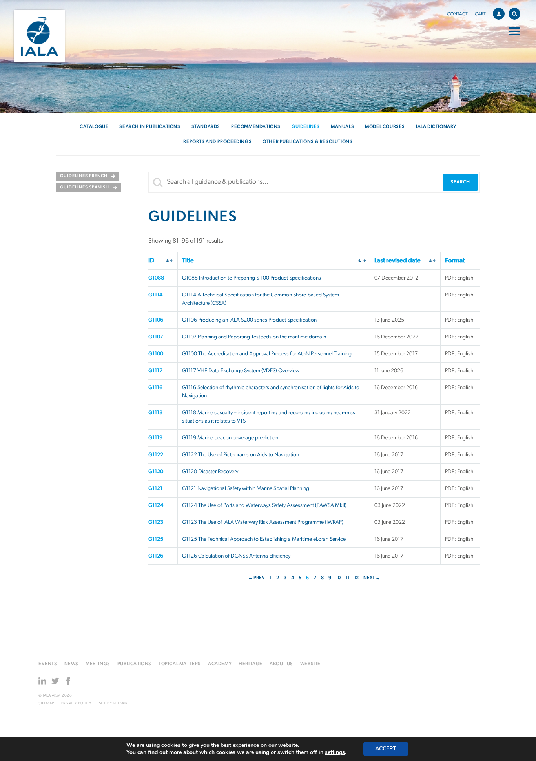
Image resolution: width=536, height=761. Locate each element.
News (71, 664)
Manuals (342, 126)
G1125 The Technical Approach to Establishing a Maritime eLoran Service (264, 539)
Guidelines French (84, 176)
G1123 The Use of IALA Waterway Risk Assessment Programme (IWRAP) (262, 522)
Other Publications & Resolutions (307, 141)
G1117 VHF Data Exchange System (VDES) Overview (240, 371)
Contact (457, 14)
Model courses (385, 126)
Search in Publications (149, 126)
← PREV (256, 578)
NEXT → (371, 578)
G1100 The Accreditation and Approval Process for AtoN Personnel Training (267, 354)
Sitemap (46, 703)
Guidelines (306, 126)
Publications (134, 664)
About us (281, 664)
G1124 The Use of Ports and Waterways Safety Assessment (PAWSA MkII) (264, 506)
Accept (385, 748)
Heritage (251, 664)
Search (514, 14)
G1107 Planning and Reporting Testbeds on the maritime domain (254, 337)
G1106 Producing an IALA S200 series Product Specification (249, 320)
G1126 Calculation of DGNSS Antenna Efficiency (236, 556)
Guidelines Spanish (84, 187)
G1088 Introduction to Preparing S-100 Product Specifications (251, 278)
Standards (205, 126)
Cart (480, 14)
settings (335, 752)
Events (47, 664)
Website (310, 664)
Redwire (121, 703)
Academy (220, 664)
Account (499, 14)
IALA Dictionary (436, 126)
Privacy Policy (76, 703)
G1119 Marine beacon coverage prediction (230, 438)
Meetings (98, 664)
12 (356, 578)
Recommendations (256, 126)
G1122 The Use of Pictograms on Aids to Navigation (240, 455)
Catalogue (94, 126)
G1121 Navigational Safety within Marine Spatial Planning (245, 489)
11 (347, 578)
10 (338, 578)
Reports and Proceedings (217, 141)
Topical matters (180, 664)
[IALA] (39, 36)
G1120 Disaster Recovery (210, 472)
